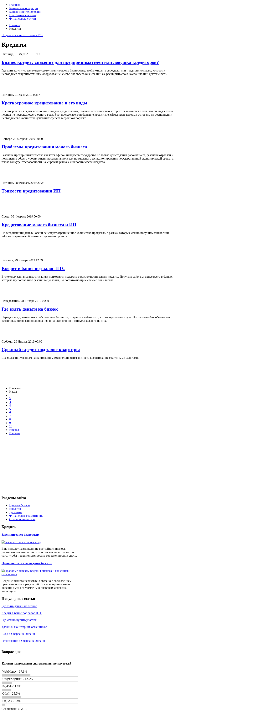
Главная (14, 25)
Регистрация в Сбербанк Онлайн (23, 640)
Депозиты (15, 512)
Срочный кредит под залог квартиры (41, 349)
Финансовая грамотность (26, 515)
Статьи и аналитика (22, 519)
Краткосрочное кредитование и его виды (44, 102)
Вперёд (14, 429)
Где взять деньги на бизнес (30, 309)
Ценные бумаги (19, 505)
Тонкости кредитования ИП (31, 190)
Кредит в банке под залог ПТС (33, 268)
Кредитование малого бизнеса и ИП (39, 224)
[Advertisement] (88, 84)
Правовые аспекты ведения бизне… (27, 563)
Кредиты (15, 508)
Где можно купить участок (19, 620)
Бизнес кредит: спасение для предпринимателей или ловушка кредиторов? (80, 62)
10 (10, 426)
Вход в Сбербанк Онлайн (18, 633)
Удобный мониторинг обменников (24, 626)
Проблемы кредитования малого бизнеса (44, 146)
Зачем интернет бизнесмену (20, 534)
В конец (14, 433)
